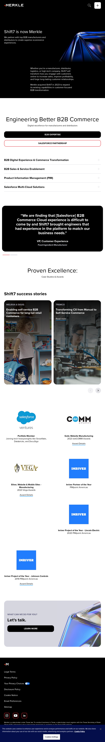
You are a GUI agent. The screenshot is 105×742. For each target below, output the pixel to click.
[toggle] (97, 5)
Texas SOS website (65, 724)
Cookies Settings (51, 737)
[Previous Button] (90, 390)
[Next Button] (98, 390)
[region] (52, 733)
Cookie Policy (79, 731)
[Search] (89, 5)
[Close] (101, 729)
